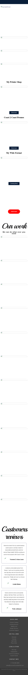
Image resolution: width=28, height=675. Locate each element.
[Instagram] (18, 673)
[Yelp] (23, 673)
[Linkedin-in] (26, 673)
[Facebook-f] (16, 673)
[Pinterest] (21, 673)
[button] (14, 112)
